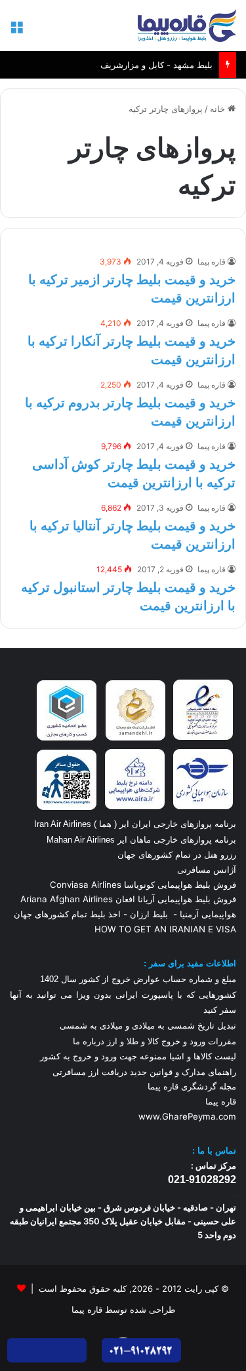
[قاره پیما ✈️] (187, 25)
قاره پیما (211, 261)
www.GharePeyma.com (187, 1116)
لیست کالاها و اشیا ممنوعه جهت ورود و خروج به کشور (138, 1056)
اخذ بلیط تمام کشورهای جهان (67, 914)
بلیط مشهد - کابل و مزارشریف (156, 53)
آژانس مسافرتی (205, 869)
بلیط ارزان (149, 914)
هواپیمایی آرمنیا (208, 914)
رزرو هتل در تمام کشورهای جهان (176, 854)
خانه (219, 108)
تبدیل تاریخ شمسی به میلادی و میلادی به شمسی (148, 1026)
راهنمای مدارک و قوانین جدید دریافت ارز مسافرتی (144, 1072)
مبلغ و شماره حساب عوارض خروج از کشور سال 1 (138, 979)
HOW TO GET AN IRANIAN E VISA (165, 929)
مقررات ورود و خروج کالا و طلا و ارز (170, 1041)
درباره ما (88, 1041)
